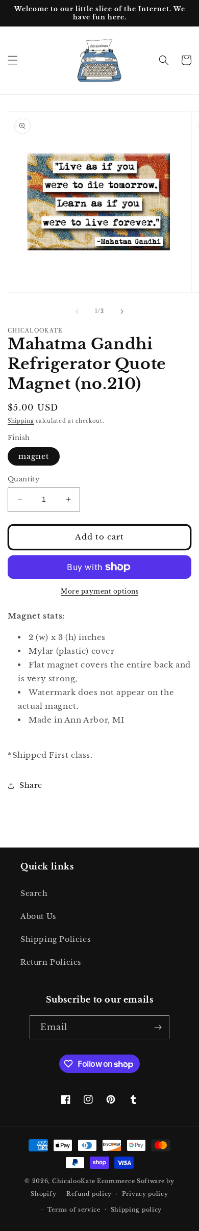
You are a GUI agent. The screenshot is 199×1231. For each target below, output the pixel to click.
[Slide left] (77, 311)
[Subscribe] (157, 1027)
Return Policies (50, 962)
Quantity (23, 479)
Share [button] (30, 785)
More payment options (99, 591)
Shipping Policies (55, 939)
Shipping (21, 421)
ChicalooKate (73, 1181)
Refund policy (89, 1193)
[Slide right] (122, 311)
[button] (13, 60)
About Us (38, 916)
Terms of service (74, 1209)
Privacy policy (145, 1193)
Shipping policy (136, 1209)
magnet (33, 456)
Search (34, 893)
